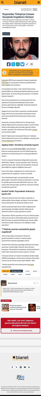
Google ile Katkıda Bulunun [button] (22, 330)
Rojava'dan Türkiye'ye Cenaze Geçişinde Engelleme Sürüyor (18, 15)
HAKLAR (6, 9)
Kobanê (5, 274)
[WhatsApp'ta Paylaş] (18, 64)
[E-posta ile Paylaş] (31, 64)
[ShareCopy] (27, 64)
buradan (31, 264)
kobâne (13, 274)
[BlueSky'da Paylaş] (22, 64)
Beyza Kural (12, 283)
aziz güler (28, 274)
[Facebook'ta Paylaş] (9, 64)
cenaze (34, 129)
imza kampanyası (8, 141)
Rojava (4, 80)
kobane (35, 271)
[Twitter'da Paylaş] (13, 64)
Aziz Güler (5, 82)
